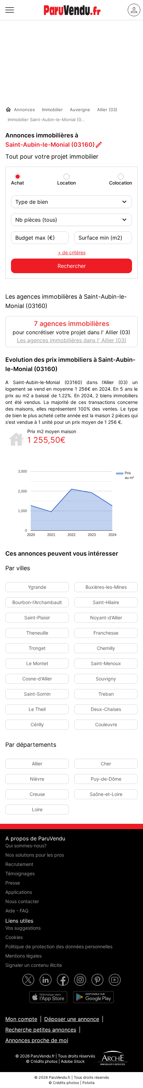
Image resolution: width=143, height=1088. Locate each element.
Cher (106, 763)
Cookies (14, 937)
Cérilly (37, 724)
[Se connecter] (134, 10)
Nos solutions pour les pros (34, 855)
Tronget (37, 648)
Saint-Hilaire (106, 602)
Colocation (120, 183)
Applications (18, 892)
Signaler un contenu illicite (33, 965)
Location (66, 183)
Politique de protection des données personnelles (58, 946)
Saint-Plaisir (37, 617)
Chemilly (106, 648)
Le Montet (37, 663)
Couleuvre (106, 724)
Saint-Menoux (106, 663)
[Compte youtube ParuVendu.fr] (115, 980)
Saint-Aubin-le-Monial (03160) (50, 144)
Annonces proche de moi (36, 1040)
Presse (12, 883)
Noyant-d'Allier (106, 617)
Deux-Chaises (106, 709)
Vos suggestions (23, 928)
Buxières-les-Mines (106, 587)
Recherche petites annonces (40, 1029)
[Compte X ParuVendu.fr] (28, 980)
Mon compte (21, 1019)
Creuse (37, 794)
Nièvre (37, 779)
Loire (37, 809)
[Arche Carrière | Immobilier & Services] (113, 1059)
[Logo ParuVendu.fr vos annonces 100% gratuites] (72, 18)
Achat (17, 183)
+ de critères (71, 252)
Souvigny (106, 678)
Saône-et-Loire (106, 794)
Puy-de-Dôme (106, 779)
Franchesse (105, 633)
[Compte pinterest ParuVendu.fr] (97, 980)
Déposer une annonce (71, 1019)
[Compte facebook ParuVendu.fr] (63, 980)
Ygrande (37, 587)
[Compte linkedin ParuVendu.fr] (46, 980)
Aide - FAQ (17, 910)
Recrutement (19, 864)
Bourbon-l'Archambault (37, 602)
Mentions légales (23, 956)
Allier (37, 763)
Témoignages (20, 873)
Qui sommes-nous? (26, 845)
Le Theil (37, 709)
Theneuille (37, 633)
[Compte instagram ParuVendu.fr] (80, 980)
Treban (106, 694)
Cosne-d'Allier (37, 678)
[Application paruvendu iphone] (48, 997)
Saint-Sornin (37, 694)
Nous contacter (22, 901)
